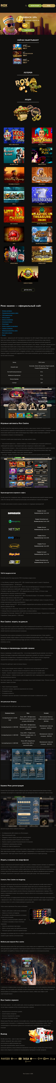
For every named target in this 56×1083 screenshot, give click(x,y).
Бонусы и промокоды (7, 319)
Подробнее (28, 30)
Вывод (4, 335)
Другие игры (28, 290)
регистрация (35, 5)
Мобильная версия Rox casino (10, 330)
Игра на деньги (6, 317)
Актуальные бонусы (7, 321)
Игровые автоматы (7, 311)
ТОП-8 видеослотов (7, 315)
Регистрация (5, 324)
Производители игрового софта (10, 313)
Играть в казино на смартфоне (10, 326)
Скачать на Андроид (7, 328)
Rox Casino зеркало (7, 332)
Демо (14, 135)
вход (48, 5)
